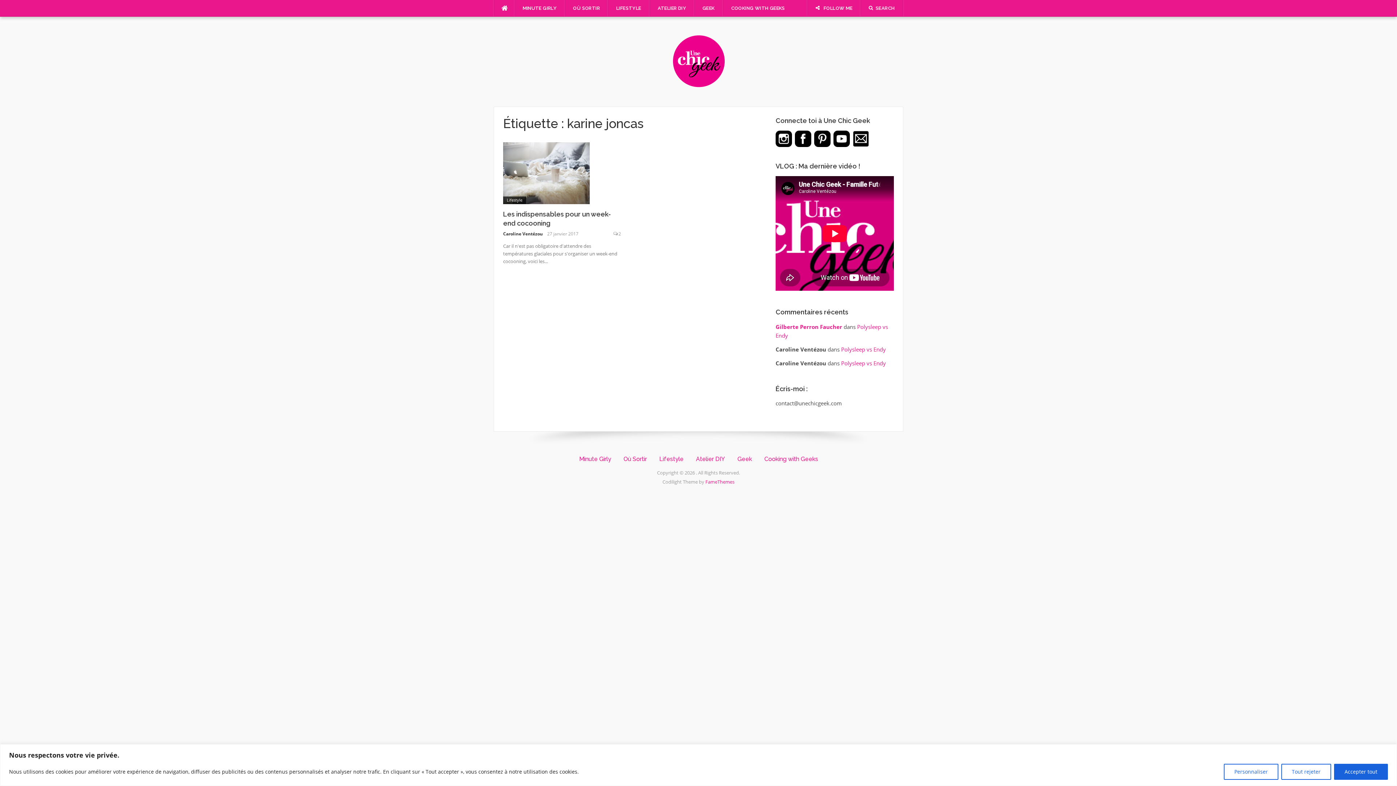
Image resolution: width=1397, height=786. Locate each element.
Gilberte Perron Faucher (809, 326)
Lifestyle (628, 8)
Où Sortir (586, 8)
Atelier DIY (672, 8)
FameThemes (720, 482)
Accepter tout (1361, 771)
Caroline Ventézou (523, 234)
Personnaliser (1251, 771)
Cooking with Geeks (758, 8)
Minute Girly (540, 8)
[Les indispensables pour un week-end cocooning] (546, 172)
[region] (698, 765)
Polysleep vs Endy (863, 349)
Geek (709, 8)
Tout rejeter (1306, 771)
